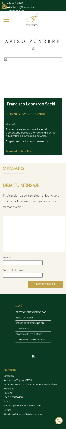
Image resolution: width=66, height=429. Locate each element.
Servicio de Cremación (29, 323)
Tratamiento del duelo (30, 339)
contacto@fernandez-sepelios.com (22, 405)
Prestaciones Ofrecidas (30, 312)
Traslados (22, 328)
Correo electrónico (13, 270)
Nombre (8, 257)
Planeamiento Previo (28, 334)
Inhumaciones (24, 317)
